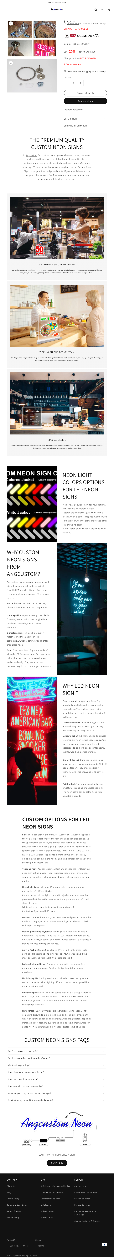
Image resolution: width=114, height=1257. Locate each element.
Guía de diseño (47, 1211)
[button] (6, 10)
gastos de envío (73, 23)
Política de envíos (82, 1205)
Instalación (46, 1205)
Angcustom (31, 155)
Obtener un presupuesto (52, 1192)
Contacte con (80, 1186)
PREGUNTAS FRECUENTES (85, 1192)
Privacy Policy (13, 1198)
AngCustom (17, 1256)
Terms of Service (14, 1211)
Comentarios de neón (50, 1198)
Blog (9, 1192)
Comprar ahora (85, 101)
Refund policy (13, 1217)
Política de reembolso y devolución (85, 1213)
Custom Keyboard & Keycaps (87, 1221)
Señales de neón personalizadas (55, 1186)
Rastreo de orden (82, 1198)
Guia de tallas (47, 1217)
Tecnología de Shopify (29, 1256)
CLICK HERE (57, 1163)
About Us (11, 1186)
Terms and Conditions (17, 1205)
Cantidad (67, 77)
